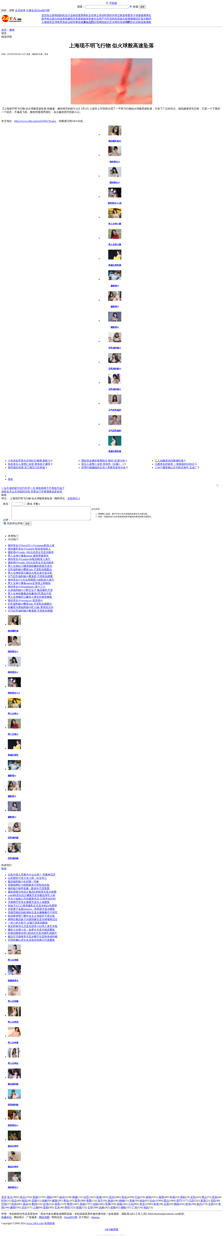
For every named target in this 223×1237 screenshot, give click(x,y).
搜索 (142, 7)
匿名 (29, 503)
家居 (122, 15)
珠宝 (117, 15)
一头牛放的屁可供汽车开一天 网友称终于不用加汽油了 (33, 488)
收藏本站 (6, 1217)
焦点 (49, 15)
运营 (96, 22)
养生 (148, 15)
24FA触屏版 (111, 1229)
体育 (49, 22)
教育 (59, 22)
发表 (27, 523)
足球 (54, 22)
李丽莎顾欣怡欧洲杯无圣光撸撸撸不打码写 (32, 912)
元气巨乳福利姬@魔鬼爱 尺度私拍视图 (30, 576)
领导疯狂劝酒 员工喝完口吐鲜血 (26, 467)
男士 (96, 15)
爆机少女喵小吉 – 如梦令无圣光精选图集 (31, 929)
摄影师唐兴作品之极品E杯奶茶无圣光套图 (32, 891)
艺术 (112, 22)
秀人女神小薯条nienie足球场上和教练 (29, 583)
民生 (65, 15)
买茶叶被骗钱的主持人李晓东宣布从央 (103, 467)
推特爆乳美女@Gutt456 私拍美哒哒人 (29, 548)
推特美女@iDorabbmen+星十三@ (26, 586)
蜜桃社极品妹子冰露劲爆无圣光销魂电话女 (32, 919)
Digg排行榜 (43, 10)
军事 (75, 22)
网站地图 (44, 1217)
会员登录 (20, 10)
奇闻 (65, 18)
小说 (130, 1204)
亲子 (132, 15)
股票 (80, 15)
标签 (4, 868)
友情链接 (49, 1223)
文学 (90, 1207)
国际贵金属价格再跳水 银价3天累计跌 (103, 460)
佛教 (148, 22)
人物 (44, 22)
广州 (134, 1207)
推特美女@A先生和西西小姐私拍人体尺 (31, 579)
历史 (132, 22)
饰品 (24, 1200)
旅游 (85, 18)
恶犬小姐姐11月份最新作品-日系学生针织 (32, 898)
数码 (148, 18)
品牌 (34, 1200)
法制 (70, 22)
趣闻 (70, 18)
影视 (127, 18)
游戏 (80, 22)
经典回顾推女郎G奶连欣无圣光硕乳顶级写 (32, 933)
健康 (143, 15)
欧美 (156, 1204)
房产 (101, 18)
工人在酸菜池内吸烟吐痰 (169, 460)
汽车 (106, 18)
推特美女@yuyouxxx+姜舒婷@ (25, 600)
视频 (132, 18)
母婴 (127, 15)
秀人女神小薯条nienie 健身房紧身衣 (28, 555)
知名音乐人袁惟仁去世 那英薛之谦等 (29, 464)
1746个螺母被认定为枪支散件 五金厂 (176, 467)
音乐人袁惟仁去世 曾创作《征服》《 (102, 464)
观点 (54, 18)
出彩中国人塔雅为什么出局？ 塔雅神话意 (32, 874)
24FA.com (110, 1235)
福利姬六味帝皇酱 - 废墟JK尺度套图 (28, 888)
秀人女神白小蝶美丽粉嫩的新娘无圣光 (30, 566)
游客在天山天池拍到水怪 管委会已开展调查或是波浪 (31, 491)
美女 (142, 1204)
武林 (138, 22)
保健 (138, 15)
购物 (121, 1200)
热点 (49, 18)
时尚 (112, 15)
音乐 (143, 18)
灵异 (75, 18)
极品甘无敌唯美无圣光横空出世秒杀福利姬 (32, 936)
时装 (106, 15)
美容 (101, 15)
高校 (65, 22)
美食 (91, 18)
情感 (122, 22)
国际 (59, 15)
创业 (59, 18)
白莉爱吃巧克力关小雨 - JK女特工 (27, 878)
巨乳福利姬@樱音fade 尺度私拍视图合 (30, 569)
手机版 (113, 3)
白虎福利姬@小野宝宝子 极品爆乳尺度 (30, 590)
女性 (91, 15)
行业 (70, 15)
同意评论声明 (15, 523)
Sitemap (95, 1217)
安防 (112, 18)
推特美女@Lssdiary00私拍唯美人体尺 (29, 559)
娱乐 (122, 18)
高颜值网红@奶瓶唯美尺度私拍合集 (28, 885)
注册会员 (31, 10)
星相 (80, 18)
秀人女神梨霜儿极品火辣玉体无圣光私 (30, 573)
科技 (117, 18)
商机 (85, 15)
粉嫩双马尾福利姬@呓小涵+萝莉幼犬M (30, 607)
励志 (106, 22)
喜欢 (10, 479)
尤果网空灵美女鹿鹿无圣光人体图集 (29, 902)
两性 (117, 22)
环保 (4, 1204)
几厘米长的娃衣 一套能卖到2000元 (175, 464)
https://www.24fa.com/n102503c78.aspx (35, 121)
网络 (101, 22)
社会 (96, 18)
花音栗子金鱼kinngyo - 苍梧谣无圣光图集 (31, 909)
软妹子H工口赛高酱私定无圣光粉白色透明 (32, 905)
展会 (25, 1204)
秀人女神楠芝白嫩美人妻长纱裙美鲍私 (30, 597)
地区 (146, 1207)
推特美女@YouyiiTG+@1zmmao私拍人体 (31, 545)
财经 (75, 15)
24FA (122, 1235)
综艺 (138, 18)
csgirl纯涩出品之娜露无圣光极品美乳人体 (31, 895)
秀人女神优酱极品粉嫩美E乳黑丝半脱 (29, 593)
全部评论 (73, 498)
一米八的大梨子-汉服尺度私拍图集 (28, 922)
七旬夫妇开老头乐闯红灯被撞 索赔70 (29, 460)
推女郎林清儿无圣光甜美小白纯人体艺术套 (32, 926)
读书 (188, 1204)
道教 (143, 22)
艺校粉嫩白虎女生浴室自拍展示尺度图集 (31, 940)
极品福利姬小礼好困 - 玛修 (23, 881)
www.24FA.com (35, 1223)
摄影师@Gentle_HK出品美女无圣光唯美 (31, 552)
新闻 (54, 15)
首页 (44, 15)
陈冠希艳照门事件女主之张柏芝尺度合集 (31, 915)
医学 (44, 18)
